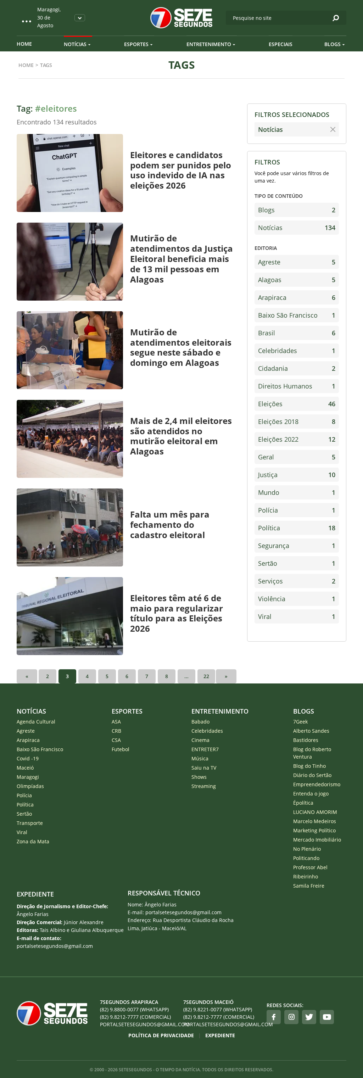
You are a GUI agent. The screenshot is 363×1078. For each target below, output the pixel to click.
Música (199, 758)
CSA (116, 740)
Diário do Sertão (312, 775)
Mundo (296, 492)
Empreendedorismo (316, 784)
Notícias (75, 44)
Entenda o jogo (311, 793)
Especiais (280, 44)
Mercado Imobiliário (317, 839)
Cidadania (296, 368)
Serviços (296, 581)
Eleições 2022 (296, 439)
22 (206, 676)
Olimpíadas (30, 786)
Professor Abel (310, 867)
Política (296, 528)
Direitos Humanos (296, 386)
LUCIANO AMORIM (315, 812)
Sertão (296, 563)
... (186, 676)
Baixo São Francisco (296, 315)
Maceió (25, 767)
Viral (296, 616)
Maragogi (28, 776)
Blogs (332, 44)
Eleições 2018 (296, 421)
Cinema (200, 740)
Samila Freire (308, 885)
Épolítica (303, 802)
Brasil (296, 333)
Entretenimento (208, 44)
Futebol (120, 749)
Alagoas (296, 279)
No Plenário (307, 848)
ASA (116, 721)
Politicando (306, 858)
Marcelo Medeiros (314, 821)
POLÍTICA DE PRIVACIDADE (161, 1035)
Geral (296, 457)
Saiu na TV (203, 767)
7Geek (300, 721)
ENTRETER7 (205, 749)
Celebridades (296, 350)
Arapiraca (296, 297)
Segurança (296, 545)
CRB (116, 730)
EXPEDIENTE (35, 894)
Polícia (296, 510)
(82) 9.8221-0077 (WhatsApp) (217, 1009)
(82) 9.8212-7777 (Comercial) (135, 1016)
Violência (296, 598)
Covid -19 (28, 758)
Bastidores (305, 740)
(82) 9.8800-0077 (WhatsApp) (134, 1009)
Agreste (296, 262)
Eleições (296, 404)
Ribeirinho (305, 876)
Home (24, 43)
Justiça (296, 474)
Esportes (136, 44)
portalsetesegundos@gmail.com (140, 1024)
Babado (200, 721)
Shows (199, 776)
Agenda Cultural (36, 721)
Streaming (203, 786)
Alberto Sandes (311, 730)
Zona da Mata (33, 841)
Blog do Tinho (309, 766)
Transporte (30, 823)
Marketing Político (314, 830)
